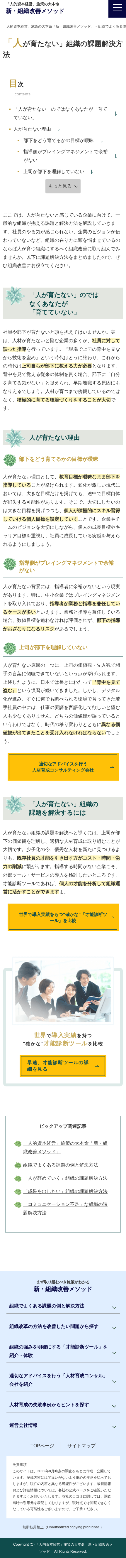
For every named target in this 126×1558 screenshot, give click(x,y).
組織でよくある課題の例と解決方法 (60, 1164)
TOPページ (42, 1445)
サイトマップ (81, 1445)
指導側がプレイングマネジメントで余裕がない (65, 156)
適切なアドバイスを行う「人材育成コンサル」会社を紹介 (58, 1380)
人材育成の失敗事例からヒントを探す (49, 1404)
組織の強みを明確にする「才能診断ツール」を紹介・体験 (58, 1351)
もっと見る (60, 185)
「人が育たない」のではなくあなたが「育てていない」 (60, 113)
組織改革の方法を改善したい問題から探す (53, 1326)
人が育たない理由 (32, 128)
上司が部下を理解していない (53, 171)
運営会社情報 (23, 1425)
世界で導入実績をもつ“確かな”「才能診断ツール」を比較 (63, 917)
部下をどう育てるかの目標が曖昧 (58, 140)
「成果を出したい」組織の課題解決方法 (65, 1191)
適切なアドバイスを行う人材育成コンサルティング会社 (63, 766)
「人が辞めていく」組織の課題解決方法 (65, 1178)
